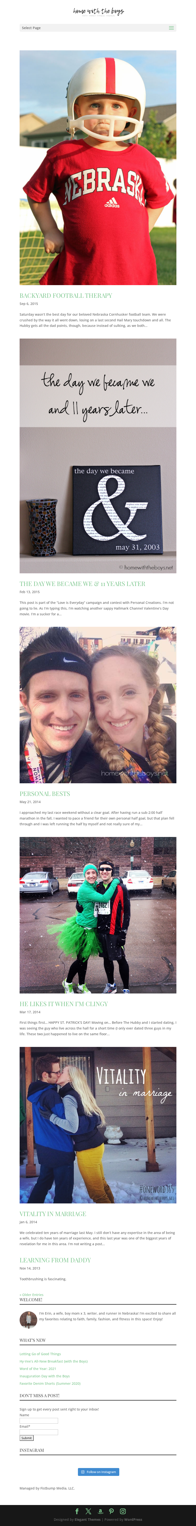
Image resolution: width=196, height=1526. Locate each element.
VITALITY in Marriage (53, 1213)
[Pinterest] (111, 1512)
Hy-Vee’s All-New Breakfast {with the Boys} (54, 1361)
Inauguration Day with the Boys (45, 1376)
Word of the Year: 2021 (38, 1368)
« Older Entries (32, 1294)
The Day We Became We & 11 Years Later (82, 583)
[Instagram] (123, 1512)
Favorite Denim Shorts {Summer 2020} (50, 1383)
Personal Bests (45, 793)
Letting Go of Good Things (40, 1354)
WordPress (133, 1519)
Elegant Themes (88, 1519)
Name (24, 1415)
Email (25, 1426)
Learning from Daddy (55, 1260)
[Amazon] (100, 1512)
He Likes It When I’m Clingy (64, 1003)
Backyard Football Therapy (66, 295)
